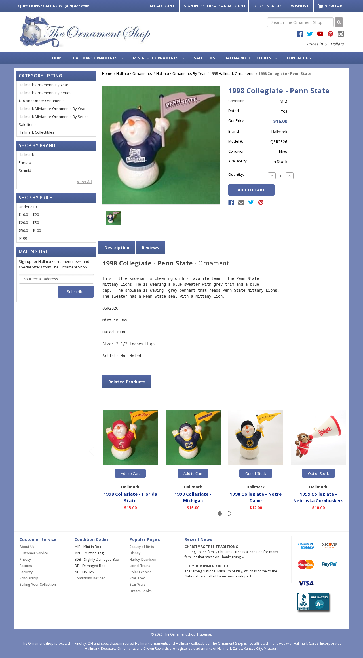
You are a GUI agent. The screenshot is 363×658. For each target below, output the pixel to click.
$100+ (24, 238)
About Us (27, 546)
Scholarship (29, 578)
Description (116, 247)
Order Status (267, 5)
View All (84, 181)
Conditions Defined (90, 578)
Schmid (25, 170)
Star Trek (137, 578)
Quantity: (236, 174)
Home (58, 57)
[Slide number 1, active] (220, 513)
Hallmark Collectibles (248, 57)
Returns (26, 565)
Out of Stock (255, 473)
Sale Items (204, 57)
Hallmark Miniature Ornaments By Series (54, 116)
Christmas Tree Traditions (211, 546)
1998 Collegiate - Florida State (130, 497)
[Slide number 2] (229, 513)
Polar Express (140, 572)
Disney (135, 553)
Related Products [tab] (126, 381)
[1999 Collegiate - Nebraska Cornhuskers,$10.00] (318, 437)
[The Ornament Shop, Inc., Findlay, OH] (313, 603)
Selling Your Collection (38, 584)
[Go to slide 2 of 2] (91, 451)
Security (26, 572)
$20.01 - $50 (29, 222)
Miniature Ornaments (156, 57)
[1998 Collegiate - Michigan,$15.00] (193, 437)
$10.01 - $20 (29, 214)
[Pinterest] (261, 202)
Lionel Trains (140, 565)
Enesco (25, 162)
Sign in (191, 5)
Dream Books (141, 591)
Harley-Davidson (143, 559)
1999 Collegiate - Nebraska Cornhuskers (318, 497)
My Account (162, 5)
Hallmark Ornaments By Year (43, 84)
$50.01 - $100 (30, 230)
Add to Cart (130, 473)
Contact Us (299, 57)
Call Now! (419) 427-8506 (53, 5)
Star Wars (137, 584)
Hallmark (26, 154)
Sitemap (205, 634)
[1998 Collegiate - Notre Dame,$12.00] (255, 437)
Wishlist (300, 5)
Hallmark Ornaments (95, 57)
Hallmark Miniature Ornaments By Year (52, 108)
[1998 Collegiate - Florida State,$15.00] (130, 437)
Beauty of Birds (142, 546)
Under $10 (28, 206)
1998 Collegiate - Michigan (193, 497)
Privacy (25, 559)
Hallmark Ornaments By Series (45, 92)
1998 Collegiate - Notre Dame (256, 497)
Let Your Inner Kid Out (208, 566)
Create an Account (226, 5)
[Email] (241, 202)
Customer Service (34, 553)
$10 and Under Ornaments (42, 100)
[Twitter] (251, 202)
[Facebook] (231, 202)
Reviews (150, 247)
